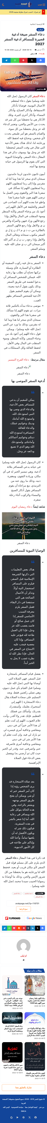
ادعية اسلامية (28, 893)
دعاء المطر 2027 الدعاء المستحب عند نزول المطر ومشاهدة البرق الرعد (13, 1028)
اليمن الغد (6, 1107)
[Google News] (34, 918)
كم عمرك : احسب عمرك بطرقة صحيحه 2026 (25, 12)
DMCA (23, 1111)
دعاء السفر (17, 893)
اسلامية (32, 24)
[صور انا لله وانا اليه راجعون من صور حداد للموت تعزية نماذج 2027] (12, 1052)
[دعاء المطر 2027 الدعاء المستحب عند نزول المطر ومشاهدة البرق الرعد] (12, 1018)
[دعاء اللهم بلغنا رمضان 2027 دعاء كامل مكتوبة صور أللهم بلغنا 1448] (35, 985)
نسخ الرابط (23, 909)
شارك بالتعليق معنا (23, 1087)
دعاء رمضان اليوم (22, 506)
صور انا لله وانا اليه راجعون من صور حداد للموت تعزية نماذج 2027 (13, 1067)
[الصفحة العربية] (23, 5)
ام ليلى (39, 50)
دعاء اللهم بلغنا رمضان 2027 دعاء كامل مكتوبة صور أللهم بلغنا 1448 (36, 1000)
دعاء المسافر (39, 897)
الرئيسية (40, 24)
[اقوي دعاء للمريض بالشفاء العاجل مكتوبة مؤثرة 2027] (35, 1056)
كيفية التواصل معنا (31, 1107)
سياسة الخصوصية (17, 1107)
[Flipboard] (13, 918)
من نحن (41, 1107)
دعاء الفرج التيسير (19, 359)
